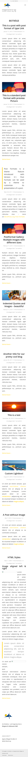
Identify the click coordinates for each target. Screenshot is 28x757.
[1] (14, 465)
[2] (14, 87)
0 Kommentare (18, 31)
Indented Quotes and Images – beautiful (14, 305)
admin (20, 34)
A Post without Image (14, 514)
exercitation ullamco (18, 486)
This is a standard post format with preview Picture (14, 98)
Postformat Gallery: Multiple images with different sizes (14, 239)
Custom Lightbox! (14, 473)
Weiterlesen (6, 159)
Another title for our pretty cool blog (14, 355)
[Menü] (25, 5)
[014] (14, 295)
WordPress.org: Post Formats (14, 217)
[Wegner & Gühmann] (11, 5)
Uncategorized (10, 34)
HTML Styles (14, 557)
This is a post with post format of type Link (14, 27)
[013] (14, 407)
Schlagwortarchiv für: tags (9, 10)
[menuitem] (25, 5)
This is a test (14, 415)
